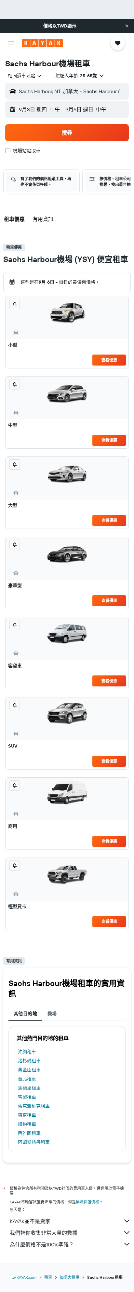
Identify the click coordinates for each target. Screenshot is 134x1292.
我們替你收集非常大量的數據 (43, 1233)
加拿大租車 (69, 1277)
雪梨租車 (27, 1097)
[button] (127, 26)
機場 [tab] (52, 1013)
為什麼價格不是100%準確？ (42, 1244)
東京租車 (27, 1115)
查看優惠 (109, 359)
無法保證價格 (87, 1201)
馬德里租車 (29, 1088)
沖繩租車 (27, 1052)
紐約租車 (27, 1124)
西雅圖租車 (29, 1133)
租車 (48, 1277)
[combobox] (25, 75)
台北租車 (27, 1079)
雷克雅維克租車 (34, 1106)
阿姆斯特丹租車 (34, 1142)
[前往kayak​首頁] (42, 43)
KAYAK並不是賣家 (30, 1221)
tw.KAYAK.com (23, 1277)
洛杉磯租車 (29, 1061)
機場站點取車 (26, 151)
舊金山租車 (29, 1070)
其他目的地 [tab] (25, 1013)
